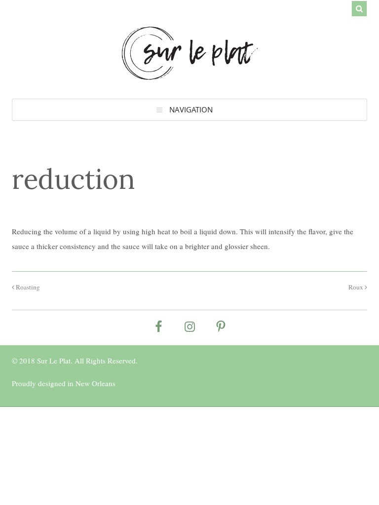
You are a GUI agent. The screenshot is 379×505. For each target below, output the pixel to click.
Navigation (191, 109)
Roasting (27, 287)
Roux (356, 287)
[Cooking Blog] (190, 75)
